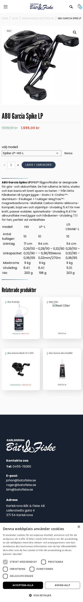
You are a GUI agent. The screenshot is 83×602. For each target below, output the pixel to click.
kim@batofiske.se (19, 489)
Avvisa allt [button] (62, 585)
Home (5, 18)
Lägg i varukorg (38, 165)
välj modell (10, 147)
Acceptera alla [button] (23, 585)
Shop (15, 18)
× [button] (78, 526)
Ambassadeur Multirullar (38, 18)
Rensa (68, 153)
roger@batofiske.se (21, 485)
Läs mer (17, 554)
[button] (74, 32)
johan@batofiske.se (21, 480)
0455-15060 (22, 466)
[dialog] (41, 562)
